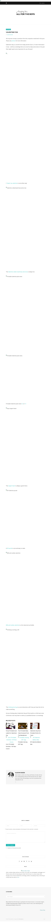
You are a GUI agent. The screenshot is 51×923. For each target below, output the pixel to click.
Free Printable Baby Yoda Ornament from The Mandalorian (23, 733)
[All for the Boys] (25, 13)
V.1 (25, 403)
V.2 (22, 403)
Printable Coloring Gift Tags (22, 743)
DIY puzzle (9, 548)
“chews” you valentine (11, 183)
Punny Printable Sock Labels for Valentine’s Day (11, 733)
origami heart (11, 486)
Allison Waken (10, 34)
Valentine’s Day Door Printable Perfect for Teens (35, 733)
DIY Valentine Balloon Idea (35, 743)
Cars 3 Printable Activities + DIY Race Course (11, 746)
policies (13, 40)
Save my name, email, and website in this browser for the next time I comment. (22, 829)
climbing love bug (12, 707)
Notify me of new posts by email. (14, 848)
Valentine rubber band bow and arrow (18, 272)
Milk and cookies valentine (12, 625)
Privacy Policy (42, 910)
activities (8, 29)
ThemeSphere (21, 919)
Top (44, 919)
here (18, 877)
